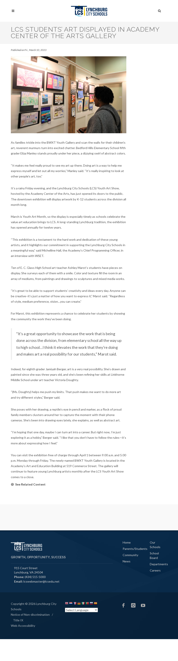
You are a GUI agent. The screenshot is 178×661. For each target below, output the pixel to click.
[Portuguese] (87, 604)
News (126, 561)
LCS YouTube (143, 605)
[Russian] (91, 604)
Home (127, 542)
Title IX (18, 620)
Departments (159, 564)
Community (130, 555)
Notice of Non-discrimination (30, 614)
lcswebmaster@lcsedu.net (41, 581)
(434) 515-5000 (35, 577)
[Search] (159, 10)
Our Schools (155, 545)
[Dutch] (71, 604)
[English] (66, 604)
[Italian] (83, 604)
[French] (75, 604)
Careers (155, 570)
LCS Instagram (133, 605)
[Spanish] (95, 604)
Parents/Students (135, 549)
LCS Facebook (123, 605)
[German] (79, 604)
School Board (154, 555)
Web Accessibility (23, 625)
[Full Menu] (13, 10)
